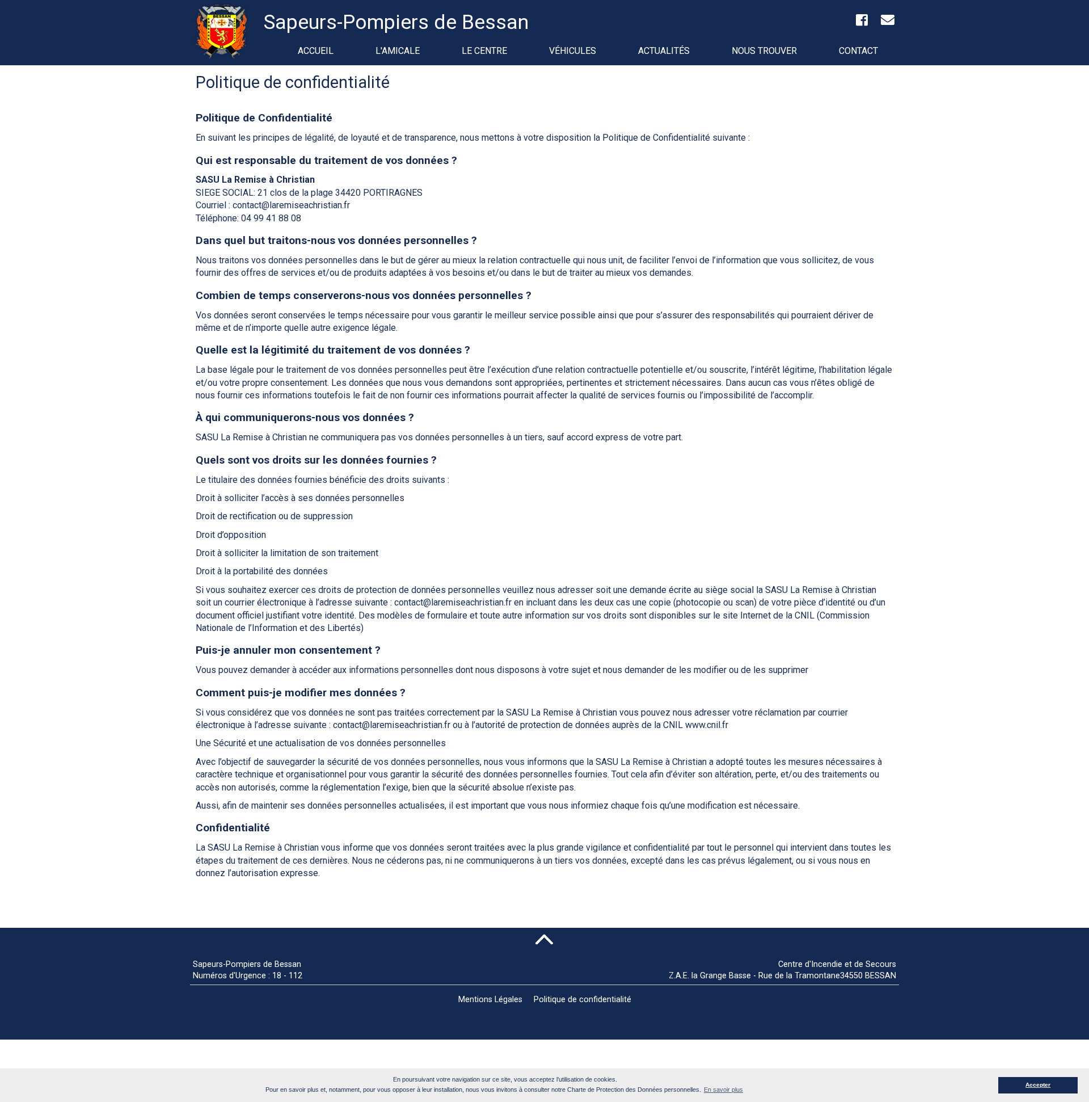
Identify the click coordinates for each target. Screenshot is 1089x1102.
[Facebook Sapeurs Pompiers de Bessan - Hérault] (861, 21)
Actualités (664, 50)
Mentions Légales (490, 999)
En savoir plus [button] (723, 1089)
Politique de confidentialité (582, 999)
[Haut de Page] (544, 939)
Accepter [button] (1037, 1085)
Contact (858, 50)
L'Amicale (397, 50)
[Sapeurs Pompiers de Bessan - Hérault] (224, 34)
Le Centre (484, 50)
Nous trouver (764, 50)
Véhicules (572, 50)
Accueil (316, 50)
